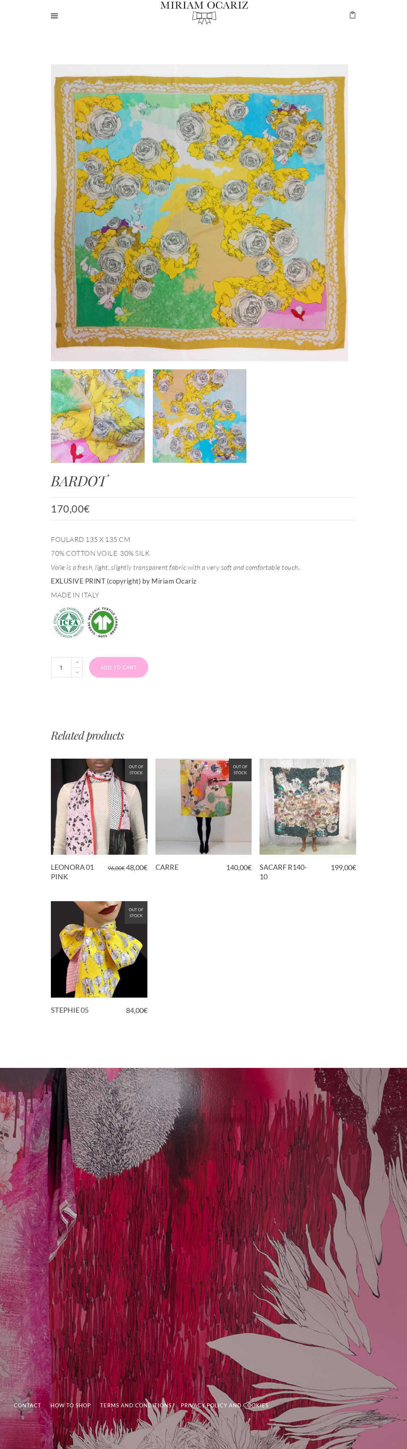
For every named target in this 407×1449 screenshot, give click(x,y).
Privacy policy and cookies (225, 1405)
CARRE (166, 867)
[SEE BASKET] (352, 15)
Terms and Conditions (136, 1405)
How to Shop (70, 1405)
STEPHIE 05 (70, 1010)
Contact (27, 1405)
